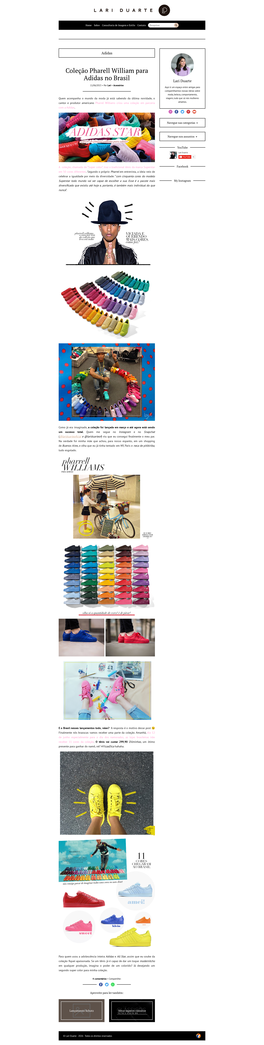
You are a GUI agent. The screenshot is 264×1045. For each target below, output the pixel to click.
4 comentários (99, 978)
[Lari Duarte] (132, 10)
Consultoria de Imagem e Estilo (118, 25)
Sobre (97, 25)
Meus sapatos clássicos (132, 1010)
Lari (109, 85)
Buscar (176, 25)
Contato (141, 25)
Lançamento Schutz (82, 1010)
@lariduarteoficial (70, 436)
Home (89, 25)
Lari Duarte (182, 80)
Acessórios (118, 85)
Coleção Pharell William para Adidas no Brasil (107, 74)
